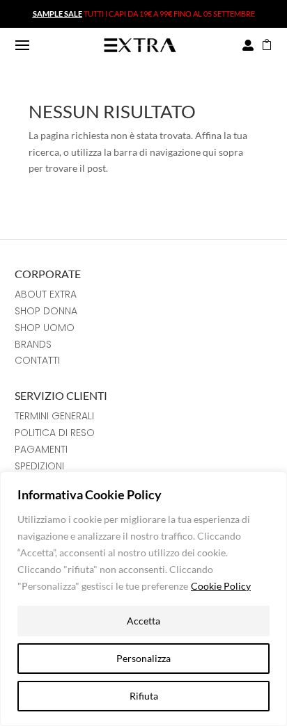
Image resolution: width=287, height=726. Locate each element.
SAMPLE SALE (57, 13)
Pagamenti (41, 449)
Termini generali (54, 416)
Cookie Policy (221, 586)
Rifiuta (144, 696)
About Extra (46, 294)
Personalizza (143, 658)
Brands (33, 344)
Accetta (143, 621)
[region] (143, 598)
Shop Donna (46, 311)
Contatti (37, 360)
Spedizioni (39, 466)
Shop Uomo (45, 327)
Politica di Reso (55, 432)
